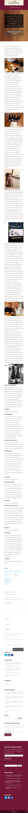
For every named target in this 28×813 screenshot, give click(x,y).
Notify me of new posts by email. (14, 645)
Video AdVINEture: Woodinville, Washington (8, 580)
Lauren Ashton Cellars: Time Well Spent (18, 572)
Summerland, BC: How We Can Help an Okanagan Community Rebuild (14, 663)
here (12, 418)
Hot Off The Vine (10, 685)
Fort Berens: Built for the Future (13, 672)
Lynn (7, 705)
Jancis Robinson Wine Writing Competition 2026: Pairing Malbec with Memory (14, 669)
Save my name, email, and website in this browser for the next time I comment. (13, 635)
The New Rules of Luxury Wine (13, 666)
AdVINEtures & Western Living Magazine (13, 675)
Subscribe (8, 734)
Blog (7, 683)
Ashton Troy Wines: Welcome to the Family (8, 572)
